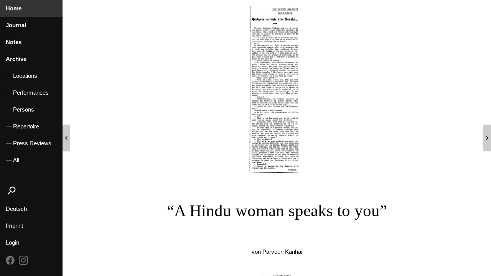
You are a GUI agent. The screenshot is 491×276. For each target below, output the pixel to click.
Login (12, 243)
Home (13, 8)
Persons (23, 110)
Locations (25, 76)
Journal (16, 25)
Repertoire (26, 126)
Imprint (14, 226)
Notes (13, 42)
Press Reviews (32, 143)
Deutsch (16, 209)
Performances (31, 93)
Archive (16, 59)
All (16, 160)
